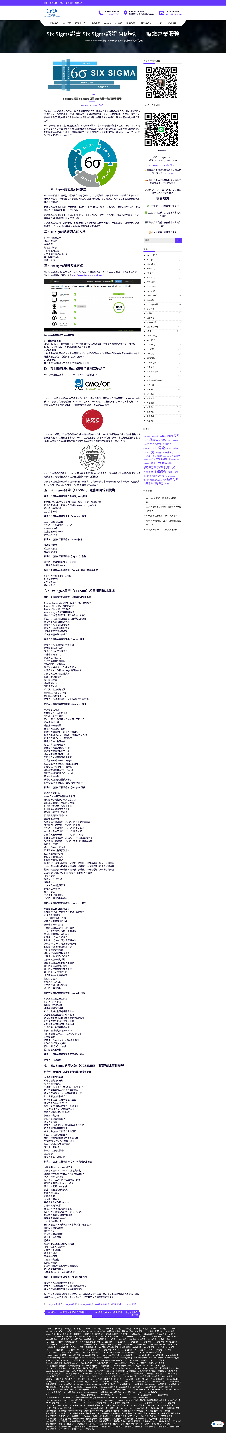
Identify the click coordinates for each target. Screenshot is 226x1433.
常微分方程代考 (132, 1424)
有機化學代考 (162, 1427)
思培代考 (156, 462)
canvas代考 (151, 291)
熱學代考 (138, 1427)
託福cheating (171, 476)
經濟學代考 (92, 1421)
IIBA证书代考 (62, 1334)
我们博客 (172, 23)
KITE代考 (170, 1347)
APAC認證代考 (125, 1387)
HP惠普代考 (88, 1334)
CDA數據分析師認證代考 (56, 1366)
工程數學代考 (128, 1419)
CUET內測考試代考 (156, 1363)
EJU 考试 (150, 309)
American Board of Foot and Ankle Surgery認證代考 (131, 1395)
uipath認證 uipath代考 (54, 1342)
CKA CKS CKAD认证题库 (56, 1368)
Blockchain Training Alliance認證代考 (94, 1358)
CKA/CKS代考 (79, 1331)
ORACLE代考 (149, 1334)
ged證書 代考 (107, 1342)
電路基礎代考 (165, 1419)
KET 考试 (151, 340)
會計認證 (150, 394)
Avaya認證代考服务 (161, 1395)
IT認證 (160, 448)
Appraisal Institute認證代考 (141, 1403)
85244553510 (159, 165)
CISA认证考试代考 (53, 1374)
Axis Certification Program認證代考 (134, 1408)
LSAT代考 (151, 345)
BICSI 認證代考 (69, 1392)
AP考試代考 (110, 1405)
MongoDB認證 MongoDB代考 (111, 1345)
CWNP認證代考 (146, 1360)
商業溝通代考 (91, 1419)
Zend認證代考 (158, 1342)
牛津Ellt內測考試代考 (138, 1363)
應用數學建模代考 (66, 1427)
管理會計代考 (77, 1416)
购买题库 (130, 23)
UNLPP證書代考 (132, 1336)
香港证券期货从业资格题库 (82, 1371)
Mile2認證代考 (74, 1355)
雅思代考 (145, 23)
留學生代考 (80, 23)
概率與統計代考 (65, 1413)
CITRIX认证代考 (112, 1334)
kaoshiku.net (168, 173)
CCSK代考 (149, 1331)
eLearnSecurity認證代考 (96, 1352)
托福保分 (159, 472)
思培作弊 (167, 463)
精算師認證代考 (71, 1342)
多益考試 (150, 385)
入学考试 (150, 367)
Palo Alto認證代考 (104, 1363)
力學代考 (118, 1427)
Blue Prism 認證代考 (155, 1389)
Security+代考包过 (95, 1379)
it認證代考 (99, 1334)
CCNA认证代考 (139, 1374)
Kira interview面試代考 (54, 1350)
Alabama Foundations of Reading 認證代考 (76, 1389)
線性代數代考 (105, 1424)
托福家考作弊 (172, 472)
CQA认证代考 (114, 1376)
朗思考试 (150, 398)
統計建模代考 (130, 1413)
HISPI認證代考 (157, 1355)
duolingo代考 (155, 436)
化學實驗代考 (89, 1429)
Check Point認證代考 (54, 1363)
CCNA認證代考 (175, 1382)
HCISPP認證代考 (104, 1350)
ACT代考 (119, 1329)
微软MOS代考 (127, 1331)
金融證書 (150, 416)
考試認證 (150, 403)
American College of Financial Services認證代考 (64, 1400)
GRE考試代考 (152, 327)
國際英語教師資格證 (155, 381)
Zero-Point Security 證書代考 (112, 1360)
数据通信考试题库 (90, 1368)
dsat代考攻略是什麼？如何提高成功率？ (162, 516)
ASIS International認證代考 (56, 1355)
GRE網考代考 (148, 444)
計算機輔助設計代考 (78, 1421)
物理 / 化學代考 (81, 1427)
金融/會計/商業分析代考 (170, 1413)
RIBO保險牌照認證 (157, 1345)
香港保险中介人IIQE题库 (169, 1368)
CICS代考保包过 (142, 1379)
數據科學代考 (51, 1413)
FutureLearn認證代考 (109, 1387)
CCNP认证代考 (171, 1374)
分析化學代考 (51, 1429)
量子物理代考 (150, 1427)
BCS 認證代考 (115, 1392)
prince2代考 (50, 1334)
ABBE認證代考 (52, 1387)
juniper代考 (152, 1339)
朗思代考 (154, 1329)
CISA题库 (120, 1368)
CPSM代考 (81, 1379)
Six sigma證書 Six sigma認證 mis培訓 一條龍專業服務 (92, 98)
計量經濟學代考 (134, 1421)
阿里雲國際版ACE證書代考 (130, 1347)
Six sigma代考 (71, 1336)
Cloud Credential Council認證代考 (59, 1352)
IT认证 (158, 23)
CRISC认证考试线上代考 (93, 1374)
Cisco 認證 (151, 300)
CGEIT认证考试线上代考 (167, 1371)
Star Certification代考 (91, 1360)
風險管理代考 (120, 1416)
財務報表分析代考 (106, 1416)
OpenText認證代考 (88, 1363)
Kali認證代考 (159, 1360)
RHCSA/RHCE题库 (107, 1368)
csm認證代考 (89, 1339)
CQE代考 (80, 1376)
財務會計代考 (64, 1416)
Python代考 (142, 1413)
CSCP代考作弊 (51, 1382)
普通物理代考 (94, 1427)
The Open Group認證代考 (71, 1360)
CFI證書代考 (145, 1336)
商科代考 (144, 1416)
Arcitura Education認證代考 (164, 1403)
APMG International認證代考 (108, 1355)
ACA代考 (49, 1336)
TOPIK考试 (151, 363)
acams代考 (122, 1339)
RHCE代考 (58, 1331)
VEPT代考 (160, 1347)
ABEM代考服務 (104, 1395)
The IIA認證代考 (52, 1360)
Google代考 (70, 1350)
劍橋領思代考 (91, 1347)
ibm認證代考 (101, 1339)
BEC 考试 (151, 278)
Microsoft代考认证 (143, 1382)
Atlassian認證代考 (53, 1397)
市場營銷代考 (166, 1416)
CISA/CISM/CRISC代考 (96, 1331)
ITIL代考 (68, 1331)
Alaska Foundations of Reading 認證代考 (92, 1392)
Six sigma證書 (86, 1304)
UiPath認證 (129, 1345)
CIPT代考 (155, 1376)
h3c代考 (49, 1331)
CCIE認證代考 (171, 1342)
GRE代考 (67, 23)
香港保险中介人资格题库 (104, 1371)
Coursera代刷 (128, 1379)
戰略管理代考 (78, 1419)
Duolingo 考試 (152, 304)
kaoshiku (85, 105)
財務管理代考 (51, 1419)
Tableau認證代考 (173, 1379)
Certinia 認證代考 (101, 1389)
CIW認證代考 (157, 1336)
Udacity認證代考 (92, 1387)
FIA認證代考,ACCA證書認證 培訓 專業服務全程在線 (116, 1313)
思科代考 (173, 1329)
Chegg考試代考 (167, 1405)
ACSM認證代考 (174, 1400)
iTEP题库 (159, 1374)
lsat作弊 (158, 453)
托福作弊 (148, 472)
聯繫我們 (78, 3)
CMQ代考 (117, 1382)
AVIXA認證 (64, 1387)
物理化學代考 (64, 1429)
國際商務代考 (104, 1419)
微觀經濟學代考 (105, 1421)
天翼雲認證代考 (74, 1366)
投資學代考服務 (90, 1416)
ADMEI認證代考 (64, 1408)
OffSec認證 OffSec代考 (143, 1350)
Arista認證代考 (67, 1397)
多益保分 (155, 459)
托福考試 (150, 389)
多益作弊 (147, 459)
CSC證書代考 (172, 1345)
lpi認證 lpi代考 (164, 1339)
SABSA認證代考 (88, 1355)
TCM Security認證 (172, 1358)
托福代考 (54, 23)
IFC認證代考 (51, 1347)
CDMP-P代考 (70, 1379)
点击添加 (170, 165)
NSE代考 (117, 1379)
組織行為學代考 (65, 1419)
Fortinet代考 (161, 1334)
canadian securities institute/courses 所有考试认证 (96, 1384)
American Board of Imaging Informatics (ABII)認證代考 (96, 1397)
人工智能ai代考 (152, 1411)
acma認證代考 (132, 1342)
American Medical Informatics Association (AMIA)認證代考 (83, 1403)
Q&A (61, 3)
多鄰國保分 (147, 463)
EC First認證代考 (131, 1360)
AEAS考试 (151, 264)
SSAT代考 (164, 1329)
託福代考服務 (148, 480)
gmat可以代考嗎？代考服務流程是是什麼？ (162, 500)
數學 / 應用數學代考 (66, 1424)
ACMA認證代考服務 (128, 1397)
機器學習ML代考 (92, 1413)
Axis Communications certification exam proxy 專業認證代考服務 (70, 1395)
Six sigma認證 (69, 1304)
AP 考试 (150, 273)
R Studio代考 (154, 1413)
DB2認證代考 (120, 1342)
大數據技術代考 (117, 1413)
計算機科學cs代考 (156, 1408)
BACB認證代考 (129, 1392)
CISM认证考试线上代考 (72, 1374)
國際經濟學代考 (149, 1421)
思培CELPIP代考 (77, 1347)
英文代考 (150, 407)
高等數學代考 (82, 1424)
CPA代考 (112, 1339)
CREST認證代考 (113, 1352)
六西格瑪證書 (103, 1304)
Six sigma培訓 (52, 1304)
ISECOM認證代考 (156, 1358)
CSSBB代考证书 (92, 1376)
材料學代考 (63, 1421)
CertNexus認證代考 (142, 1355)
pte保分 (153, 456)
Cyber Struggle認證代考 (152, 1352)
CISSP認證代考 (52, 1345)
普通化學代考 (107, 1427)
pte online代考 (176, 452)
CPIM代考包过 (144, 1376)
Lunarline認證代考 (53, 1358)
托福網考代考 (155, 476)
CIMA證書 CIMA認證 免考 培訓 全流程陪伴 (67, 1312)
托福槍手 (146, 476)
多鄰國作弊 (175, 459)
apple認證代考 (51, 1339)
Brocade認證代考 (139, 1389)
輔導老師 (53, 3)
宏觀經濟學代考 (120, 1421)
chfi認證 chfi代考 (91, 1345)
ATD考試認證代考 (138, 1405)
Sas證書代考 (118, 1336)
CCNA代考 (78, 1345)
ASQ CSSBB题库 (134, 1366)
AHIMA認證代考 (52, 1403)
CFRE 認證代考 (52, 1389)
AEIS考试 (151, 269)
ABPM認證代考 (144, 1397)
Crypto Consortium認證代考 (121, 1358)
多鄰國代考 (166, 459)
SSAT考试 (151, 358)
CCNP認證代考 (65, 1345)
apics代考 (141, 1339)
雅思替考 (166, 484)
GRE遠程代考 (148, 448)
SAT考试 (150, 354)
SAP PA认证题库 (74, 1368)
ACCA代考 (98, 1329)
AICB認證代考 (122, 1405)
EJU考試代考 (51, 1408)
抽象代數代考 (51, 1427)
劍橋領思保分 (167, 456)
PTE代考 (150, 349)
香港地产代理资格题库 (146, 1371)
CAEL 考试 (151, 287)
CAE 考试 (151, 282)
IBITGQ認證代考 (172, 1355)
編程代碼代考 (51, 1411)
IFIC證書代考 (149, 1347)
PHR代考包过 (128, 1382)
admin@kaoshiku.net (174, 14)
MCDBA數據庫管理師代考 (89, 1342)
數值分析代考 (170, 1424)
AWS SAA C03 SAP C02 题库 (154, 1366)
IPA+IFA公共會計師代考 (88, 1336)
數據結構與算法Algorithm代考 (70, 1411)
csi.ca (106, 23)
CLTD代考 (108, 1379)
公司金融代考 (51, 1416)
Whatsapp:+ (148, 165)
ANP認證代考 (174, 1384)
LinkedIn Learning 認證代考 (155, 1384)
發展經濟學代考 (163, 1421)
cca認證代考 (64, 1339)
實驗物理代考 (77, 1429)
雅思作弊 (148, 483)
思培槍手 (158, 467)
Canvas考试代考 (153, 1405)
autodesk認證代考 (172, 1336)
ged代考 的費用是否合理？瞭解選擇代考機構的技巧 (163, 509)
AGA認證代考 (150, 1387)
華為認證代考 (104, 1366)
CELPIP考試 (152, 296)
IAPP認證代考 (79, 1352)
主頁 (46, 3)
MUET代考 (106, 1382)
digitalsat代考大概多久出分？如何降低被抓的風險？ (163, 523)
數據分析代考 (78, 1413)
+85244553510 (113, 14)
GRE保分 (168, 440)
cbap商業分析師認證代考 (108, 1347)
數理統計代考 (118, 1424)
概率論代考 (93, 1424)
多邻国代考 (78, 1329)
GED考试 (150, 318)
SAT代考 (128, 1329)
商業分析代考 (133, 1416)
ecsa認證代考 (146, 1342)
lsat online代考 (171, 448)
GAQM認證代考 (140, 1358)
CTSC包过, (96, 1382)
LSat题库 (150, 1374)
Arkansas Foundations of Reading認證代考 (62, 1405)
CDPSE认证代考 (52, 1376)
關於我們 (69, 3)
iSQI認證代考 (138, 1384)
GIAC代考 (132, 1339)
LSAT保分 (167, 452)
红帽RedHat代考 (113, 1331)
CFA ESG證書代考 (119, 1366)
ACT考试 (150, 260)
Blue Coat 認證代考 (53, 1392)
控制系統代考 (51, 1421)
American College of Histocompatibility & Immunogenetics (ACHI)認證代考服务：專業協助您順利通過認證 (125, 1400)
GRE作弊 (160, 440)
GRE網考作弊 (159, 444)
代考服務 (159, 456)
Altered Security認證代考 (86, 1350)
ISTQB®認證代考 (123, 1384)
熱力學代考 (153, 1419)
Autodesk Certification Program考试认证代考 (90, 1408)
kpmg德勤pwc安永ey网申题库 (57, 1371)
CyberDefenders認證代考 (122, 1350)
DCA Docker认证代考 (81, 1382)
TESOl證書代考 (106, 1336)
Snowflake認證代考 (159, 1382)
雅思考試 (150, 421)
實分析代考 (145, 1424)
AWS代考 (139, 1331)
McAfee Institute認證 (70, 1358)
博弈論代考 (176, 1421)
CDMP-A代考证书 (129, 1376)
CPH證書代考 (63, 1347)
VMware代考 (137, 1334)
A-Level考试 (152, 255)
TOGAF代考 (169, 1331)
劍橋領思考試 (152, 372)
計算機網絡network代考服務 (132, 1411)
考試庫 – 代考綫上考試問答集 (91, 1405)
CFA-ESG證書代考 (89, 1366)
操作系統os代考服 (112, 1411)
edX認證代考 (138, 1387)
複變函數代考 (157, 1424)
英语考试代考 (51, 1384)
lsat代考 (118, 23)
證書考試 (150, 412)
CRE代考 (59, 1379)
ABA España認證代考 (67, 1384)
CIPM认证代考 (65, 1382)
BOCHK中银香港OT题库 (126, 1371)
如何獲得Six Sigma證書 (124, 1304)
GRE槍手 (175, 440)
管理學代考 (154, 1416)
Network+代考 (167, 1376)
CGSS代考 (50, 1379)
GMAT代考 (109, 1329)
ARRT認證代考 (114, 1403)
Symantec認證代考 (120, 1363)
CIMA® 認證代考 (165, 1387)
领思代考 (125, 1403)
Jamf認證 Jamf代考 (71, 1363)
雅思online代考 (160, 480)
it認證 (92, 94)
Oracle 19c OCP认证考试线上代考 (118, 1374)
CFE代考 (104, 1376)
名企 (148, 376)
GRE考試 (168, 444)
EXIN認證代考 (127, 1355)
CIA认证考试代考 (67, 1376)
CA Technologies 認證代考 (120, 1389)
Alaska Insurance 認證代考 (147, 1392)
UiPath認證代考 (142, 1345)
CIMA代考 (59, 1336)
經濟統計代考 (51, 1424)
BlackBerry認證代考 (173, 1389)
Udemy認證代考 (77, 1387)
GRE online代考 (169, 435)
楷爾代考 (158, 1331)
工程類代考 (116, 1419)
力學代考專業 (141, 1419)
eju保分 (150, 313)
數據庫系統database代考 (93, 1411)
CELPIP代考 (147, 436)
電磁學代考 (128, 1427)
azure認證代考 (76, 1339)
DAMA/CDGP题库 (150, 1368)
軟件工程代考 (165, 1411)
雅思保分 (158, 483)
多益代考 (96, 23)
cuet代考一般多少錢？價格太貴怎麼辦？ (162, 530)
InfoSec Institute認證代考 (131, 1352)
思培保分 (148, 467)
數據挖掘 (105, 1413)
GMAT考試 (151, 322)
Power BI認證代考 (158, 1379)
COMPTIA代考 (76, 1334)
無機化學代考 (175, 1427)
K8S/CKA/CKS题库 (133, 1368)
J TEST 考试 (152, 336)
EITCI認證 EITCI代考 (162, 1350)
